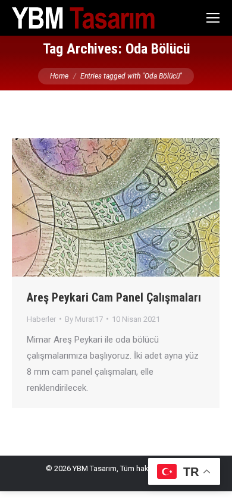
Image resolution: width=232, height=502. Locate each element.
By (84, 319)
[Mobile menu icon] (213, 18)
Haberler (41, 319)
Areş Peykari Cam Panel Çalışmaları (114, 297)
